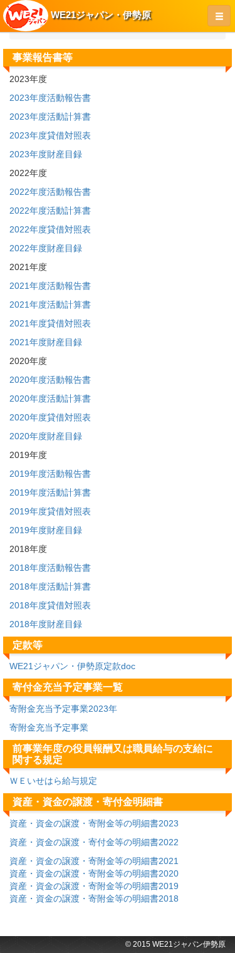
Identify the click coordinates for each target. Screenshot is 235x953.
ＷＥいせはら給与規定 (53, 781)
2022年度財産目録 (45, 248)
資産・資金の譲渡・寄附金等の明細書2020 (94, 873)
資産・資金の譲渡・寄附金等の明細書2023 (94, 823)
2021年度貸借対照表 (50, 323)
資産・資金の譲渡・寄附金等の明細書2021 (94, 861)
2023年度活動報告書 (50, 98)
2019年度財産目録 (45, 530)
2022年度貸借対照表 (50, 229)
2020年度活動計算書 (50, 398)
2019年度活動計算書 (50, 492)
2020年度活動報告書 (50, 380)
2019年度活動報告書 (50, 474)
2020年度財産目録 (45, 436)
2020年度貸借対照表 (50, 417)
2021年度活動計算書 (50, 304)
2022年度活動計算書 (50, 211)
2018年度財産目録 (45, 624)
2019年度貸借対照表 (50, 511)
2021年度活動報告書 (50, 286)
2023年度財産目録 (45, 154)
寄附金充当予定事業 (48, 727)
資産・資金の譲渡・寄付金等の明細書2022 (94, 842)
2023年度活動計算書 (50, 117)
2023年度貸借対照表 (50, 135)
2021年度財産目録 (45, 342)
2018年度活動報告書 (50, 568)
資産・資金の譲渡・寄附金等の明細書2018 (94, 898)
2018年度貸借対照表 (50, 605)
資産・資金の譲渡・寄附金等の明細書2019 (94, 886)
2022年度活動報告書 (50, 192)
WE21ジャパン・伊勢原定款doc (72, 666)
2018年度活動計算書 (50, 586)
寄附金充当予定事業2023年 (63, 709)
